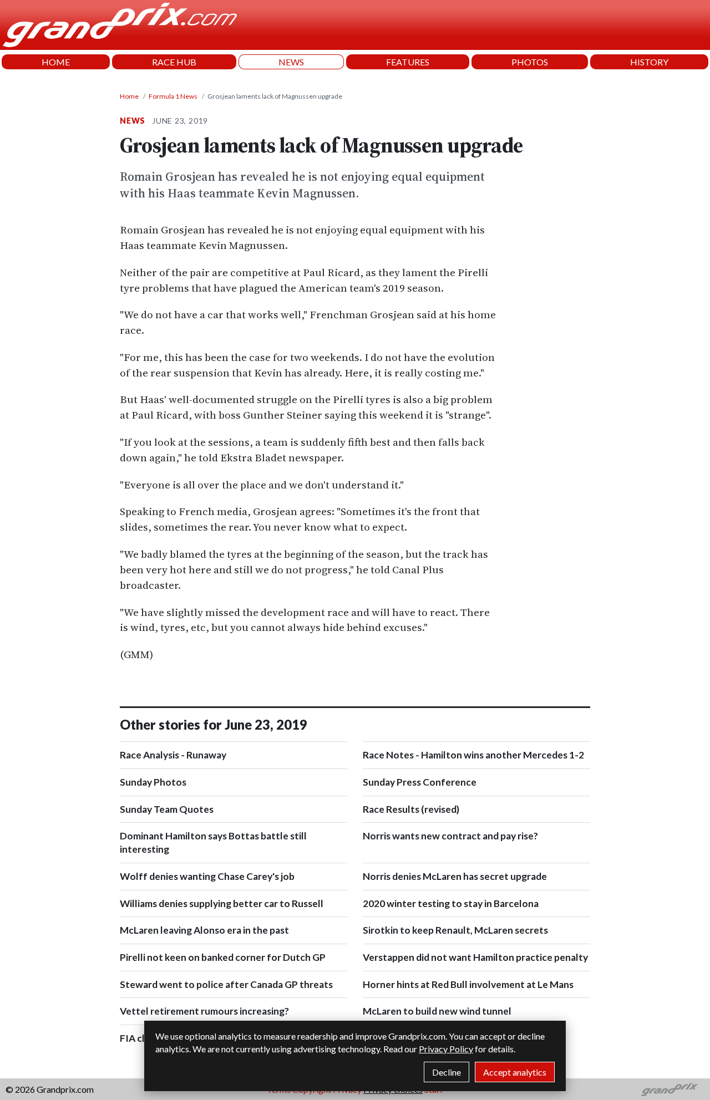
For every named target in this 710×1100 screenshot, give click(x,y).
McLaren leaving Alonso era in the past (204, 930)
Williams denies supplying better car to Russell (221, 903)
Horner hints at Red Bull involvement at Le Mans (468, 984)
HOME (56, 62)
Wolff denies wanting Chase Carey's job (207, 876)
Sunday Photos (153, 782)
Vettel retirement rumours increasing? (204, 1011)
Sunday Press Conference (419, 782)
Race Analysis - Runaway (173, 755)
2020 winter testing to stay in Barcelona (451, 903)
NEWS (291, 62)
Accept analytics (514, 1072)
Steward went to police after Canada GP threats (226, 984)
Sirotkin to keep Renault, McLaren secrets (455, 930)
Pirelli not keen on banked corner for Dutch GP (223, 957)
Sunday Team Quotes (167, 809)
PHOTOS (529, 62)
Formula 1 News (173, 96)
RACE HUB (174, 62)
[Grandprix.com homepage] (670, 1089)
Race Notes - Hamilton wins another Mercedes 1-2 (473, 755)
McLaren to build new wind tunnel (437, 1011)
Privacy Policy (446, 1048)
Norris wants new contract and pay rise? (450, 836)
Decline (446, 1072)
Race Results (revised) (411, 809)
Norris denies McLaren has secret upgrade (455, 876)
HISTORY (649, 62)
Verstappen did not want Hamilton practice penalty (475, 957)
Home (129, 96)
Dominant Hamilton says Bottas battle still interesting (213, 842)
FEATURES (407, 62)
